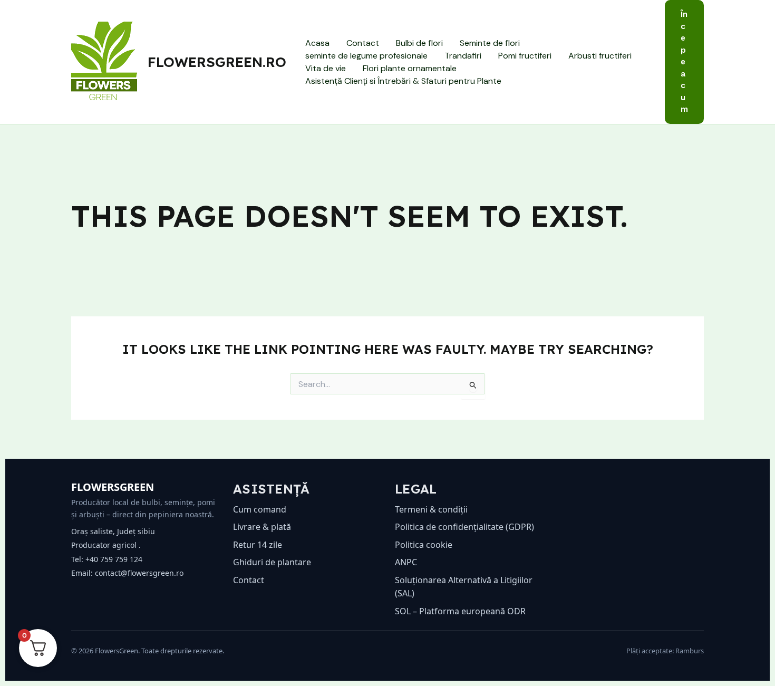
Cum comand (259, 509)
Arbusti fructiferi (600, 55)
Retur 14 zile (257, 544)
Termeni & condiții (431, 509)
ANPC (406, 562)
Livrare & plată (262, 527)
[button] (684, 62)
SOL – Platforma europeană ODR (460, 611)
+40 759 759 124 (113, 559)
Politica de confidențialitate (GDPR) (464, 527)
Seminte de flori (490, 43)
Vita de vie (325, 68)
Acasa (317, 43)
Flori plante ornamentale (410, 68)
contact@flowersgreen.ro (139, 573)
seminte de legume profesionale (366, 55)
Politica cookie (423, 544)
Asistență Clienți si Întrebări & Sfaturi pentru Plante (403, 80)
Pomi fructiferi (524, 55)
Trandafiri (462, 55)
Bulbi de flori (419, 43)
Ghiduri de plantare (272, 562)
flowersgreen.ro (217, 62)
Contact (362, 43)
